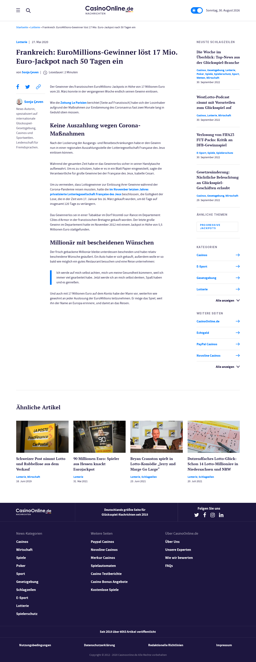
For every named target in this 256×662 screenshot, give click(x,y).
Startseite (22, 27)
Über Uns (172, 541)
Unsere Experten (178, 549)
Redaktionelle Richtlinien (165, 645)
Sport (235, 74)
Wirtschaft (212, 78)
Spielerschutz (222, 74)
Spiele (209, 74)
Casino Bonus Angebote (109, 581)
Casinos (201, 70)
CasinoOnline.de (208, 321)
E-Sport (201, 153)
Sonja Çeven (30, 72)
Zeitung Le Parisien (73, 103)
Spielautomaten (103, 565)
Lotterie (35, 27)
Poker (200, 74)
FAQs (169, 565)
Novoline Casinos (208, 355)
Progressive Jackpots (210, 226)
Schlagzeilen (149, 477)
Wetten (201, 78)
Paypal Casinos (102, 541)
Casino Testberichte (106, 573)
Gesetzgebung (215, 70)
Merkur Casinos (103, 557)
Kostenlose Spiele (105, 589)
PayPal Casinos (207, 344)
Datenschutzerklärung (99, 645)
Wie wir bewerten (179, 557)
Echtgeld (203, 333)
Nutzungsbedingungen (35, 645)
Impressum (224, 645)
